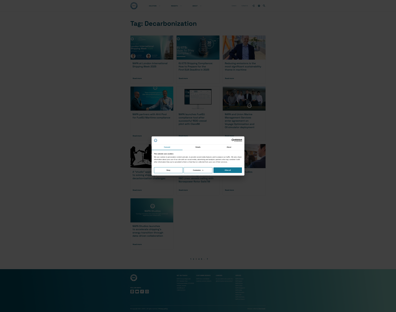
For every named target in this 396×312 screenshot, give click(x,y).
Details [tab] (198, 147)
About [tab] (229, 147)
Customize (197, 170)
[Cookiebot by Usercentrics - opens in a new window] (233, 140)
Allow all (228, 170)
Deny (168, 170)
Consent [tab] (167, 147)
